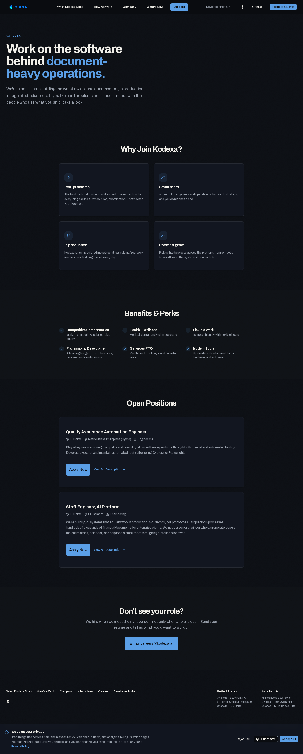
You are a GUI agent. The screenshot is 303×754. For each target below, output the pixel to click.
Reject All (243, 739)
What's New (155, 6)
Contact (258, 6)
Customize (268, 739)
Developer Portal (217, 6)
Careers (179, 6)
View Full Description (107, 469)
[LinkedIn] (8, 702)
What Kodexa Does (70, 6)
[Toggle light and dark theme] (242, 7)
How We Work (103, 6)
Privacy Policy (20, 746)
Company (129, 6)
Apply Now (78, 470)
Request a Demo (283, 6)
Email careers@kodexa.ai (151, 643)
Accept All (289, 739)
